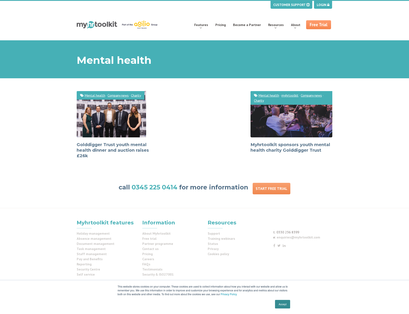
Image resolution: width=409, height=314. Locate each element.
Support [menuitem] (214, 233)
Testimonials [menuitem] (152, 269)
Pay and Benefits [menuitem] (90, 259)
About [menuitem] (295, 25)
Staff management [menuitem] (92, 254)
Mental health (95, 95)
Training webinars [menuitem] (221, 238)
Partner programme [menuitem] (157, 243)
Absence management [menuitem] (94, 238)
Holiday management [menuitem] (93, 233)
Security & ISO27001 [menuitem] (158, 274)
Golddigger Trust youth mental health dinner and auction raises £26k (113, 150)
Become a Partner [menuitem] (247, 25)
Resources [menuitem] (276, 25)
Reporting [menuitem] (84, 264)
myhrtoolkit (289, 95)
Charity (136, 95)
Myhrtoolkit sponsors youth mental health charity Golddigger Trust (290, 147)
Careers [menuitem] (148, 259)
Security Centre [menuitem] (88, 269)
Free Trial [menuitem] (318, 25)
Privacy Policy (229, 294)
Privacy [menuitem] (213, 249)
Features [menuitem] (201, 25)
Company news (118, 95)
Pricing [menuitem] (220, 25)
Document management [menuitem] (95, 243)
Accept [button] (283, 304)
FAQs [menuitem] (146, 264)
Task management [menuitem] (91, 249)
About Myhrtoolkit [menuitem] (156, 233)
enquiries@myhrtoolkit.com (298, 237)
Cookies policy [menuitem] (218, 254)
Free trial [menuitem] (149, 238)
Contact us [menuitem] (150, 249)
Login (322, 5)
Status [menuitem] (213, 243)
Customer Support (289, 5)
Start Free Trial (271, 188)
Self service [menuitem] (86, 274)
